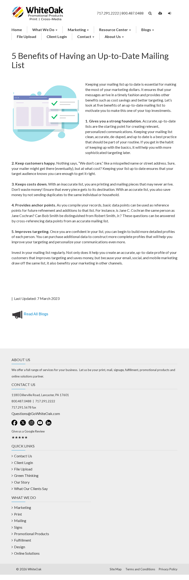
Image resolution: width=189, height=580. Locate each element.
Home (17, 29)
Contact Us (23, 456)
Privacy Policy (168, 569)
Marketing (77, 29)
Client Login (57, 36)
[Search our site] (150, 13)
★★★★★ (20, 437)
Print (18, 514)
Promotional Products (31, 533)
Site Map (116, 569)
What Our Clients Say (31, 488)
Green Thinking (26, 475)
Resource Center (114, 29)
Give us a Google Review (28, 431)
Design (19, 547)
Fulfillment (22, 540)
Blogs (146, 29)
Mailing (20, 520)
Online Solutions (27, 553)
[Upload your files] (160, 13)
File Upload (26, 36)
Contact (84, 36)
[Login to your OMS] (169, 13)
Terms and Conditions (140, 569)
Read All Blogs (36, 314)
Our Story (22, 482)
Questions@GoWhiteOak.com (36, 413)
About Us (113, 36)
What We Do (43, 29)
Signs (18, 527)
